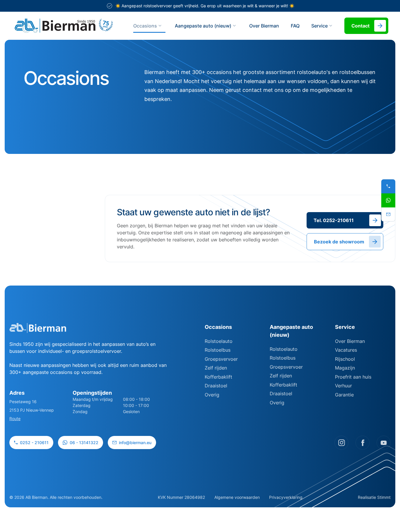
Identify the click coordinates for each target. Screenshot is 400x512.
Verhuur (343, 386)
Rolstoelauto (219, 341)
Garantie (344, 395)
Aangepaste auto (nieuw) (203, 26)
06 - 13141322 (84, 442)
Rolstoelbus (217, 350)
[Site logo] (64, 26)
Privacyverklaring (285, 497)
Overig (212, 395)
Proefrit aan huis (353, 377)
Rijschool (345, 359)
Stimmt (384, 497)
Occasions (145, 26)
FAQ (295, 26)
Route (14, 418)
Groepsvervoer (221, 359)
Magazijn (345, 368)
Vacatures (346, 350)
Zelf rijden (216, 368)
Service (345, 327)
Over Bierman (264, 26)
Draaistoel (216, 386)
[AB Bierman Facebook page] (362, 443)
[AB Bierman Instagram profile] (341, 443)
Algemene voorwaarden (237, 497)
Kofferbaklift (218, 377)
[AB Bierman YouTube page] (384, 443)
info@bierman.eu (135, 442)
